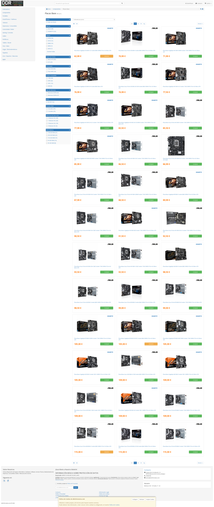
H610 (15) (50, 41)
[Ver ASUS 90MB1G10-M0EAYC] (138, 253)
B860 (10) (50, 43)
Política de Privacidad (59, 480)
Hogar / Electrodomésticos (10, 49)
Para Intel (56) (52, 69)
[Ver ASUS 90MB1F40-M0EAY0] (94, 289)
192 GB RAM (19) (52, 138)
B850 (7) (50, 46)
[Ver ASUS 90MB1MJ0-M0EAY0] (182, 218)
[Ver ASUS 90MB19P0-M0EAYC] (94, 253)
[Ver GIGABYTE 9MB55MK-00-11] (182, 181)
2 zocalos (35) (52, 111)
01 (135, 23)
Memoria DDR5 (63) (53, 92)
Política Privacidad (60, 494)
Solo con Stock (52, 22)
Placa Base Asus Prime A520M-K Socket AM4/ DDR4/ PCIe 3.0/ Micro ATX (137, 50)
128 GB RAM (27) (52, 132)
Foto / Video (6, 46)
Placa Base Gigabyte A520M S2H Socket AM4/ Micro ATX (88, 86)
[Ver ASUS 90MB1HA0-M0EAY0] (182, 289)
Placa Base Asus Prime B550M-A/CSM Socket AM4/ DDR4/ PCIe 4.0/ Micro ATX (137, 447)
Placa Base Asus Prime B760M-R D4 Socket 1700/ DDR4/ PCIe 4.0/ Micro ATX (182, 302)
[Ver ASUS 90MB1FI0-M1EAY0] (182, 433)
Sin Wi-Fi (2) (51, 102)
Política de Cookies (114, 505)
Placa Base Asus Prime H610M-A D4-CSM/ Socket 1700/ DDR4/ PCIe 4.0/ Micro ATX (92, 267)
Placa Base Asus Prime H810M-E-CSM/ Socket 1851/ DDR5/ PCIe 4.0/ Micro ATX (93, 411)
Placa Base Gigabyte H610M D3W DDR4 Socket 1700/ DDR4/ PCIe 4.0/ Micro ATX (93, 159)
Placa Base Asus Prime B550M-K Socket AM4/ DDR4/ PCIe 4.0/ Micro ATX (137, 302)
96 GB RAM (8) (52, 143)
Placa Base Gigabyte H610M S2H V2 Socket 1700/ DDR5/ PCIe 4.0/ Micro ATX (93, 122)
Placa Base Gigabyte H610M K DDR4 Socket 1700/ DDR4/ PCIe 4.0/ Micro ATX (181, 51)
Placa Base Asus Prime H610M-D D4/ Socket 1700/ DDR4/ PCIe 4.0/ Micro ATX (92, 195)
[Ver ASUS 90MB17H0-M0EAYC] (138, 74)
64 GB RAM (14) (52, 140)
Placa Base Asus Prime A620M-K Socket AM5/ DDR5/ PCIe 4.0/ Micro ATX (92, 302)
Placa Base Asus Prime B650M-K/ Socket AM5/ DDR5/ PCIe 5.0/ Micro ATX (92, 446)
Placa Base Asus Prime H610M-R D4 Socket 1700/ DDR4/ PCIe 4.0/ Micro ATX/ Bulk (181, 159)
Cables (4, 36)
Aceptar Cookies (150, 499)
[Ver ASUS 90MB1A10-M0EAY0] (138, 146)
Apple (4, 59)
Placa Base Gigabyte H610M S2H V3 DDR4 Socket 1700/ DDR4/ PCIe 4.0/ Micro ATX (137, 123)
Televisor (5, 22)
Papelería (5, 53)
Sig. (144, 23)
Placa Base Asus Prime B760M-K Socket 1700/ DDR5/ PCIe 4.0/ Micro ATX (181, 446)
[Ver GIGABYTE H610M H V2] (182, 74)
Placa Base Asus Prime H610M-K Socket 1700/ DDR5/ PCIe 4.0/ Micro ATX (181, 122)
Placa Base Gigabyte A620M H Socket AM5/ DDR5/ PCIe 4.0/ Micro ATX (180, 266)
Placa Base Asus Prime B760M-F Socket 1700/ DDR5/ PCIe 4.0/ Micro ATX (181, 410)
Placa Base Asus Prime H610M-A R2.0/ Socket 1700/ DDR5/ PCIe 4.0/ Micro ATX (182, 231)
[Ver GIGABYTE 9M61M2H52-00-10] (94, 110)
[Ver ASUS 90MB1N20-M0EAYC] (94, 397)
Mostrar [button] (200, 23)
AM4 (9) (50, 86)
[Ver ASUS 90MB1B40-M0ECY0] (182, 146)
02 (138, 23)
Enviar (75, 487)
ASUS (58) (50, 29)
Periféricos (5, 39)
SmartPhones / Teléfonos (10, 19)
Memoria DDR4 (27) (53, 95)
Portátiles (5, 16)
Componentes (6, 12)
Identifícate (190, 3)
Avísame (106, 56)
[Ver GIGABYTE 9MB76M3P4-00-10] (182, 325)
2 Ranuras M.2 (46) (53, 118)
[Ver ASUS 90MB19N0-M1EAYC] (94, 218)
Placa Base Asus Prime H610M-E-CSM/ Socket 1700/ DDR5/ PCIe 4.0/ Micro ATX (138, 267)
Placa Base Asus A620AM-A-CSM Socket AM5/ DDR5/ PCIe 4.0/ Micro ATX (137, 374)
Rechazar (142, 499)
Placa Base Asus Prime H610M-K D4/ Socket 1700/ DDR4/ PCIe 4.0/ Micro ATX (137, 159)
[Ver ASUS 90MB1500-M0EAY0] (138, 38)
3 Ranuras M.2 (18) (53, 123)
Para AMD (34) (52, 71)
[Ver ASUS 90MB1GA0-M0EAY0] (182, 110)
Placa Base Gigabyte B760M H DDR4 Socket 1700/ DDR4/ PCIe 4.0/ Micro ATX (92, 339)
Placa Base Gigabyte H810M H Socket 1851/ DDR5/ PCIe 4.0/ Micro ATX (92, 374)
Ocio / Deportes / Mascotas (10, 56)
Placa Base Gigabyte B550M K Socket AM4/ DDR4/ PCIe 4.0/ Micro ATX (180, 194)
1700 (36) (50, 78)
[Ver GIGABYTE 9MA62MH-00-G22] (182, 253)
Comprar (151, 56)
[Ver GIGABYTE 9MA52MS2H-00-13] (94, 74)
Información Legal (104, 492)
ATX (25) (50, 62)
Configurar (135, 499)
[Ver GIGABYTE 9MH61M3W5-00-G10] (138, 218)
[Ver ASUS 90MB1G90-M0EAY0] (138, 181)
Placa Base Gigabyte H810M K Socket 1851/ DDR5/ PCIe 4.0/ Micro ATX (181, 374)
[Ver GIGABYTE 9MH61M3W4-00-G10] (94, 146)
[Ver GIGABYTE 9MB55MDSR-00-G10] (138, 325)
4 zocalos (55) (52, 109)
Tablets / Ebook (7, 42)
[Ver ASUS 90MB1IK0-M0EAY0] (182, 397)
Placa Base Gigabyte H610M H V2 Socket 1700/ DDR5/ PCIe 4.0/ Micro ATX (182, 86)
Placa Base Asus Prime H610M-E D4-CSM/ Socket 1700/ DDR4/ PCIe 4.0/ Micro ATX (92, 231)
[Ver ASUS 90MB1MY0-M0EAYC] (138, 361)
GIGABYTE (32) (52, 31)
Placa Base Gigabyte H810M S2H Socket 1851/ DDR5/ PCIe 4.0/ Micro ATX (137, 410)
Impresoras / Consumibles (10, 26)
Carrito (208, 3)
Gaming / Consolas (8, 32)
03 (141, 23)
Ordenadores (6, 9)
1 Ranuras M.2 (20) (53, 120)
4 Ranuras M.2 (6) (52, 126)
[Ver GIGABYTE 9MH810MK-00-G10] (182, 361)
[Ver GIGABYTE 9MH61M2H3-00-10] (138, 110)
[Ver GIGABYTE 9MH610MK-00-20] (182, 38)
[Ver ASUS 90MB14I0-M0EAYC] (138, 433)
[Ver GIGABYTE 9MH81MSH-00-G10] (138, 397)
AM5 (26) (50, 81)
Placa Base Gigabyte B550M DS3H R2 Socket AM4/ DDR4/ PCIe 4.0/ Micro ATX (137, 339)
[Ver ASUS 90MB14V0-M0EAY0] (138, 289)
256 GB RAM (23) (52, 135)
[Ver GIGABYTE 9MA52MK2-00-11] (94, 38)
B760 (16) (50, 38)
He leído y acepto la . (67, 483)
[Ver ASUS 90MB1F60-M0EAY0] (94, 433)
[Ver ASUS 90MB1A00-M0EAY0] (94, 181)
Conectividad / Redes (8, 29)
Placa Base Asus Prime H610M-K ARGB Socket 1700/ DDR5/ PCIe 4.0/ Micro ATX (138, 195)
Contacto (199, 3)
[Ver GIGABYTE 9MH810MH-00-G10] (94, 361)
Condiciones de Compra (61, 495)
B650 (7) (50, 48)
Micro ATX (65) (52, 59)
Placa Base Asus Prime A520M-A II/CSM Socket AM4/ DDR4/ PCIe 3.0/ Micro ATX (138, 87)
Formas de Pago (103, 495)
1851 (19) (50, 83)
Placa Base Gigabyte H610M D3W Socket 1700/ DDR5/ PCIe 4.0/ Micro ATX (137, 230)
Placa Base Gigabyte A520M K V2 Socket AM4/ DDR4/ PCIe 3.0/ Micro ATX (92, 50)
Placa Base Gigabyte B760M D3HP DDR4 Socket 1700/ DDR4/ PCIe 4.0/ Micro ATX (182, 339)
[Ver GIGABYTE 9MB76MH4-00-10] (94, 325)
